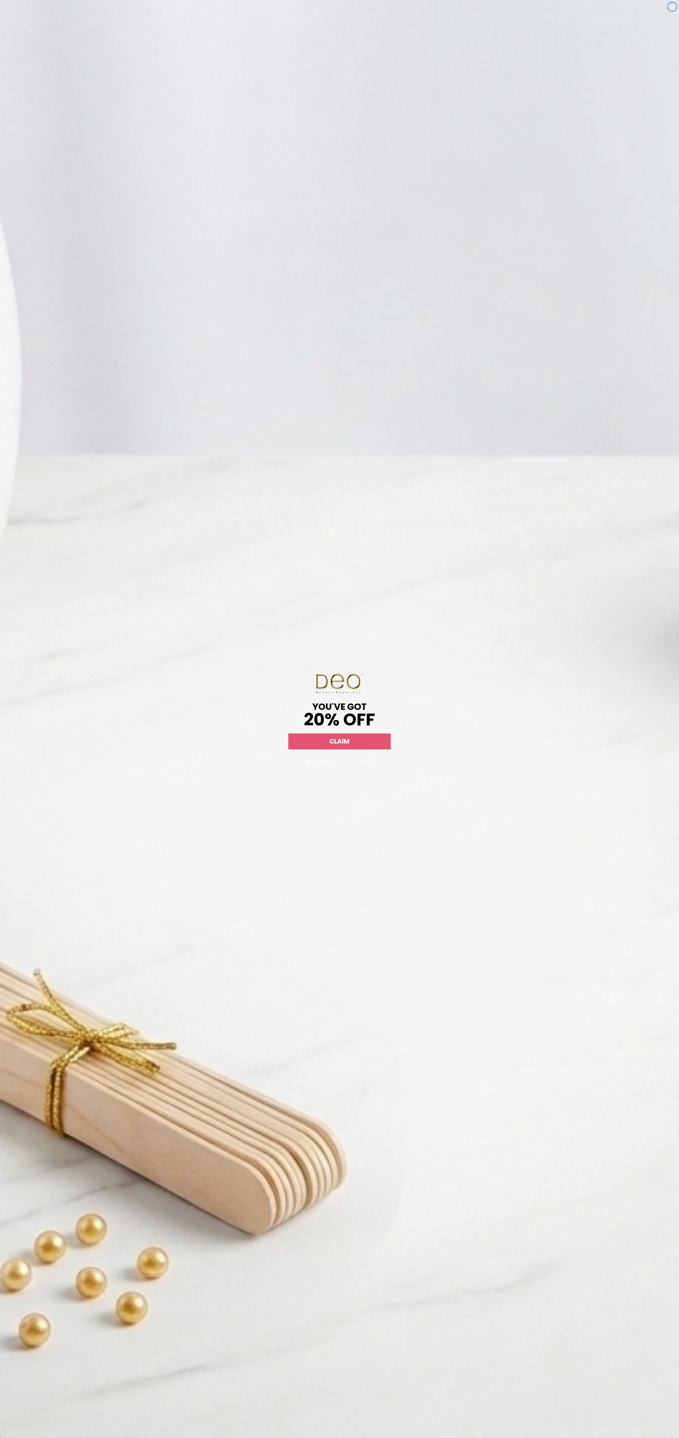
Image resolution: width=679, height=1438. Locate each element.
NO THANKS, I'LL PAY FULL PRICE (339, 761)
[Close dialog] (672, 6)
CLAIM (339, 741)
